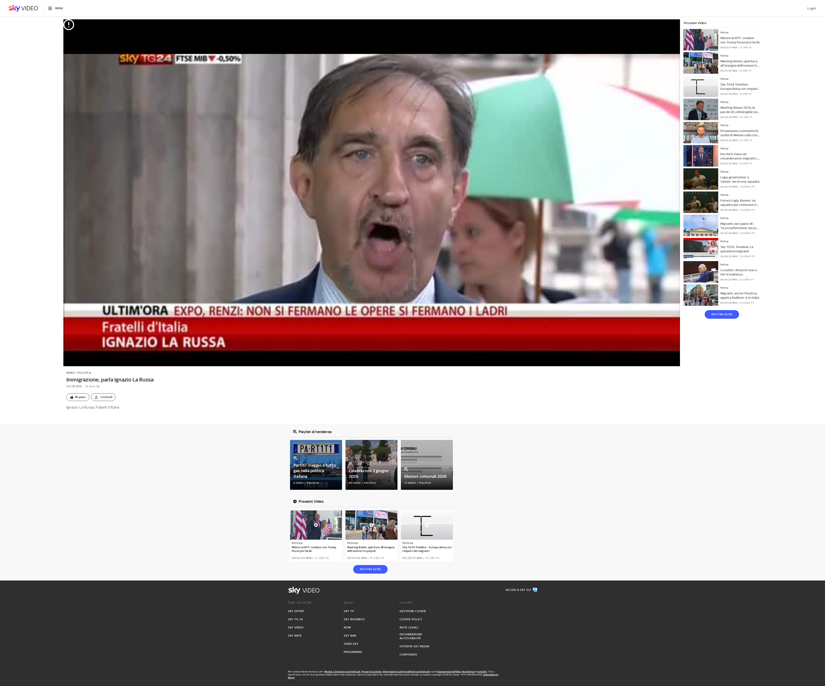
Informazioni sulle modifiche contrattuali (406, 671)
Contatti (482, 671)
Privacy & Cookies (371, 671)
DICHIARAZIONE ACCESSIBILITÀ (411, 636)
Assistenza (468, 671)
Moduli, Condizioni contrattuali (342, 671)
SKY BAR (350, 635)
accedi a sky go (518, 589)
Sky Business (354, 619)
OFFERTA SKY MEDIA (414, 646)
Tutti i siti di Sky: (300, 602)
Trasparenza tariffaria (448, 671)
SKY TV (349, 611)
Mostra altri (721, 314)
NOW (347, 627)
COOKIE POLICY (411, 619)
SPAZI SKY (351, 643)
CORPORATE (408, 654)
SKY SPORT (296, 611)
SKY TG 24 (295, 619)
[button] (77, 397)
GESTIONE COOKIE (413, 611)
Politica (84, 372)
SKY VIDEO (296, 627)
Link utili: (406, 602)
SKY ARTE (295, 635)
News (70, 372)
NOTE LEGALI (409, 627)
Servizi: (349, 602)
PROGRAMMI (353, 652)
